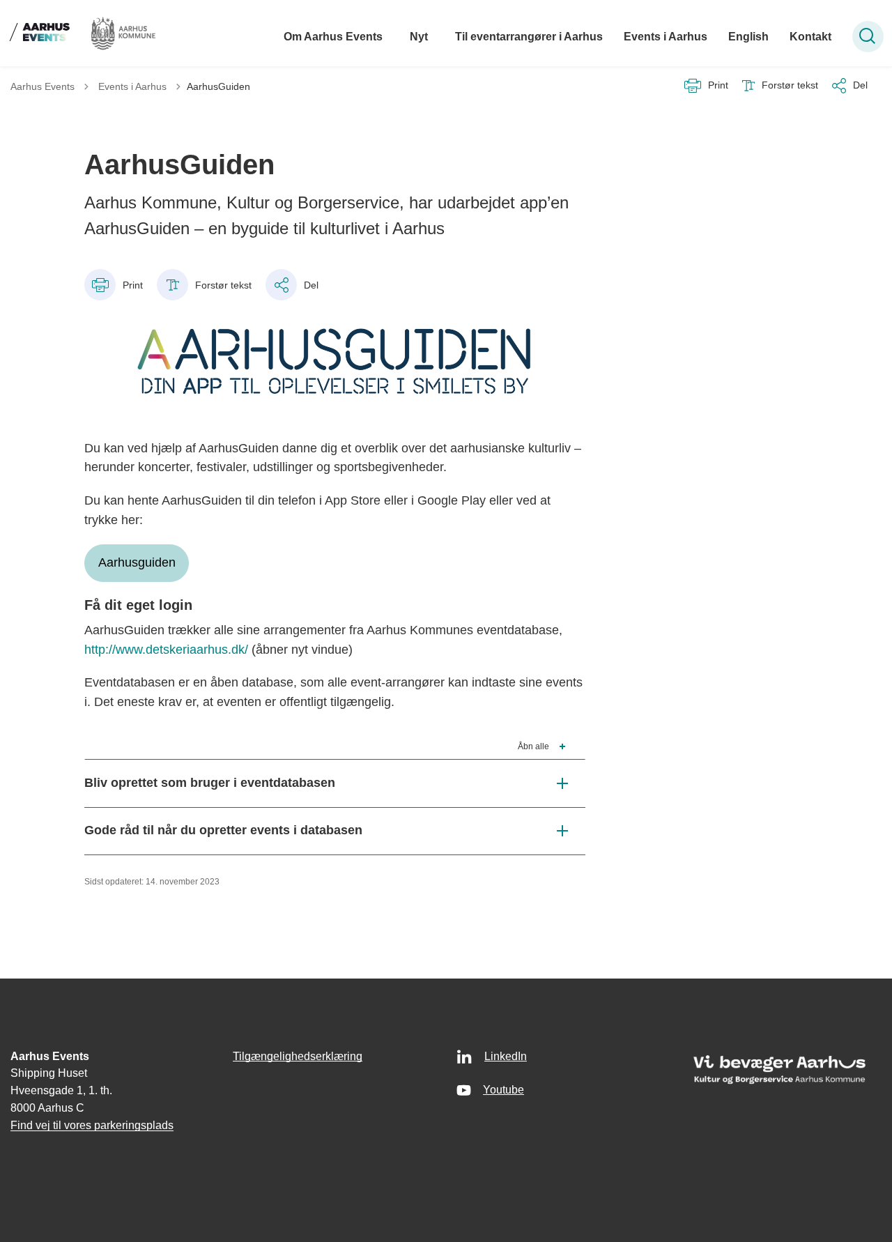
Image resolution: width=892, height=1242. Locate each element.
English (748, 37)
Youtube (503, 1090)
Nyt (419, 37)
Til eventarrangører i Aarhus (529, 37)
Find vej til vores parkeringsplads (92, 1125)
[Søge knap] (868, 36)
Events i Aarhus (665, 37)
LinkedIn (505, 1056)
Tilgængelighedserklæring (297, 1056)
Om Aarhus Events (333, 37)
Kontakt (810, 37)
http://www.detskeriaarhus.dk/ (166, 650)
